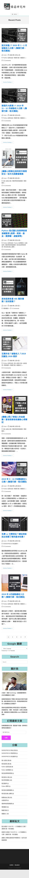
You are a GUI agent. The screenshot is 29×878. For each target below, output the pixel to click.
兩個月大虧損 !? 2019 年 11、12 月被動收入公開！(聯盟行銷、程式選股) (14, 108)
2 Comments (7, 60)
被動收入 (23, 57)
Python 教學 (5, 786)
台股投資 (4, 800)
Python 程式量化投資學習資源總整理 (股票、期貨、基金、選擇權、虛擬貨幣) (14, 233)
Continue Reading (8, 83)
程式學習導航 (5, 780)
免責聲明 (11, 865)
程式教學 (4, 783)
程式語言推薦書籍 (7, 790)
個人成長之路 (7, 181)
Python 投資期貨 (19, 243)
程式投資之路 (5, 764)
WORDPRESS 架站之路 (9, 750)
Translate (12, 650)
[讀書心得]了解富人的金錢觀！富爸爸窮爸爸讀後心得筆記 (14, 419)
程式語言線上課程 (9, 247)
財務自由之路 (5, 797)
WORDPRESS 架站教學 (10, 543)
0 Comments (7, 185)
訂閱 (6, 737)
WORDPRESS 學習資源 (9, 753)
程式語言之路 (5, 777)
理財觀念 (6, 308)
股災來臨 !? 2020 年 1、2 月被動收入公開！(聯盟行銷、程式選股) (14, 48)
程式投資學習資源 (7, 773)
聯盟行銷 (16, 57)
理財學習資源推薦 (17, 181)
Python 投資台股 (8, 57)
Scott (4, 55)
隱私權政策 (17, 865)
